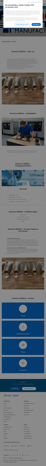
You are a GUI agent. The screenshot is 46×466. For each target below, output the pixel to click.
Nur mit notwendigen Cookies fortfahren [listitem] (34, 2)
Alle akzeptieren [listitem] (36, 24)
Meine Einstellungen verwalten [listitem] (22, 24)
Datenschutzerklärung (21, 20)
